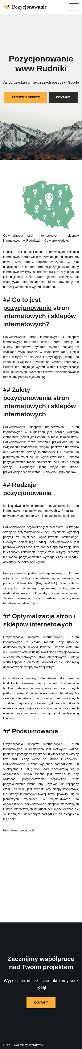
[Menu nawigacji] (74, 6)
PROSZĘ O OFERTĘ (26, 97)
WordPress (36, 1044)
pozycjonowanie (27, 307)
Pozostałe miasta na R (18, 830)
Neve (6, 1044)
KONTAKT (63, 97)
